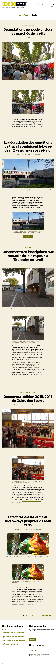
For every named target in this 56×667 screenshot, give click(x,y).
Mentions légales (45, 4)
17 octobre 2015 (27, 37)
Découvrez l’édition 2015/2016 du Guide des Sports (28, 399)
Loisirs (22, 392)
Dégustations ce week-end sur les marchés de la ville (28, 31)
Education (29, 138)
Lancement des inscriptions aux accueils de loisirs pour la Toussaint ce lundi (28, 256)
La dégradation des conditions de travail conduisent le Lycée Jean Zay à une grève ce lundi (28, 146)
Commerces (25, 25)
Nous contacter (37, 4)
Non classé (28, 247)
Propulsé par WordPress (20, 663)
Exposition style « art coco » (8, 629)
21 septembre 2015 (27, 264)
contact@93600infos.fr (37, 655)
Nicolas (19, 37)
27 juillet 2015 (27, 529)
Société (35, 138)
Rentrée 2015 (28, 392)
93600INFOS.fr (9, 663)
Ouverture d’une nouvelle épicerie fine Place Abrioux (14, 640)
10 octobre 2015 (26, 154)
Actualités (22, 138)
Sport (34, 392)
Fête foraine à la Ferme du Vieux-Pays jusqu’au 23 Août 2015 (28, 521)
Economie (31, 25)
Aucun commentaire (37, 37)
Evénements (22, 512)
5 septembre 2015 (27, 404)
